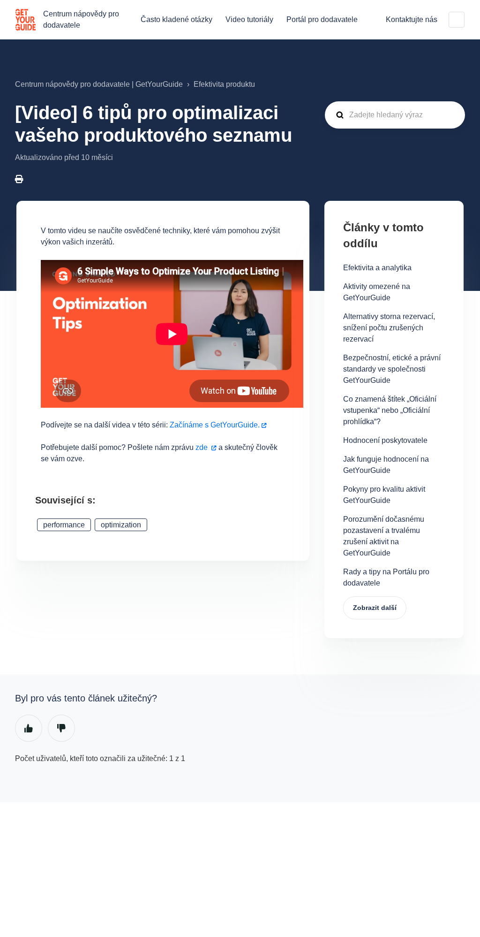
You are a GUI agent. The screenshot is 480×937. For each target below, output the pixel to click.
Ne (61, 728)
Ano (28, 728)
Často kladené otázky (176, 19)
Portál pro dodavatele (322, 19)
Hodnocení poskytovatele (385, 440)
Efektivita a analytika (377, 268)
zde (201, 447)
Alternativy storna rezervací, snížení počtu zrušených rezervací (389, 327)
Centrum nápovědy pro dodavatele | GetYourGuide (99, 84)
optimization (121, 525)
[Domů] (25, 19)
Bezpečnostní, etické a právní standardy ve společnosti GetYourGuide (392, 369)
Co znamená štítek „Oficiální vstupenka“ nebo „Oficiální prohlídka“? (389, 410)
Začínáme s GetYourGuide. (215, 425)
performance (64, 525)
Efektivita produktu (224, 84)
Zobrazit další (375, 607)
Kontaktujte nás (411, 19)
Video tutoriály (249, 19)
